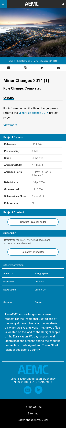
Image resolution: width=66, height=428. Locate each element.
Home (10, 61)
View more (10, 125)
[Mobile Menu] (3, 4)
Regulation (8, 281)
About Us (8, 273)
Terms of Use (33, 407)
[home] (33, 5)
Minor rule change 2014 (33, 112)
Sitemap (33, 413)
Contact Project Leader (33, 221)
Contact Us (40, 289)
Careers (38, 302)
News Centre (9, 289)
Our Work (39, 281)
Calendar (7, 302)
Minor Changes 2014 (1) (45, 61)
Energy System (42, 273)
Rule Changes (23, 61)
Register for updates (33, 252)
